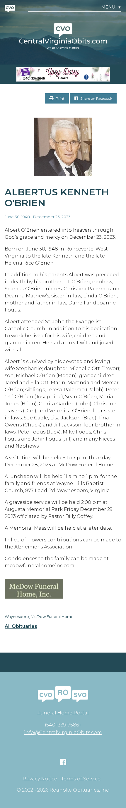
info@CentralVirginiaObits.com (63, 732)
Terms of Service (81, 779)
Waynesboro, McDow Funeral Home (39, 616)
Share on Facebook (95, 98)
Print (59, 98)
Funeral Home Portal (63, 713)
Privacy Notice (40, 779)
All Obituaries (21, 626)
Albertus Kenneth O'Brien (57, 197)
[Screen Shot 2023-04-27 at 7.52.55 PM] (63, 74)
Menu (111, 7)
